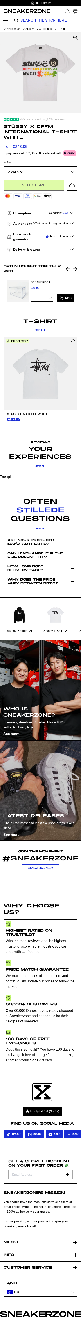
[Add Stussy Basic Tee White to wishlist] (73, 340)
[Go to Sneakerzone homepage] (25, 11)
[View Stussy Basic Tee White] (40, 373)
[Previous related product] (68, 269)
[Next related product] (75, 269)
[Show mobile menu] (5, 20)
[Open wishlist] (67, 11)
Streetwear (13, 28)
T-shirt (61, 28)
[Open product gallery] (40, 72)
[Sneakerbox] (18, 291)
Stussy (29, 28)
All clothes (45, 28)
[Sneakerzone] (42, 1092)
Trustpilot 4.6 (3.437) (44, 1111)
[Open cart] (75, 11)
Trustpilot (7, 477)
